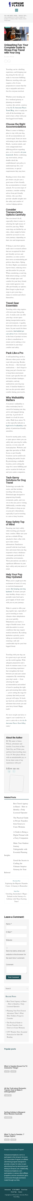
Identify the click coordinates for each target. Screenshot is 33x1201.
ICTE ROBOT (16, 1189)
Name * (9, 924)
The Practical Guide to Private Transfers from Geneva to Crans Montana (16, 1025)
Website (9, 940)
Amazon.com (15, 1168)
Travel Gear (24, 1189)
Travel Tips (8, 1095)
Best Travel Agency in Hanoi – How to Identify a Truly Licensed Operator (17, 1004)
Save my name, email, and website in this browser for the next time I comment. (16, 954)
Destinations (8, 1117)
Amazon (18, 1157)
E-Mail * (9, 932)
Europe (7, 1071)
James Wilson (10, 57)
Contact (20, 1192)
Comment (9, 965)
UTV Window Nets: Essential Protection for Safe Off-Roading (17, 1034)
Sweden (13, 1071)
